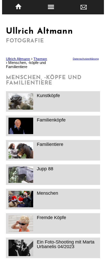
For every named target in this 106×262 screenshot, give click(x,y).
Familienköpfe (51, 120)
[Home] (18, 6)
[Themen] (51, 7)
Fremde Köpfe (51, 217)
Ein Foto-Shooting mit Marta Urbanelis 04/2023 (65, 244)
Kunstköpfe (48, 95)
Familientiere (50, 144)
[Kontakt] (83, 7)
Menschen (47, 193)
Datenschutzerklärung (86, 58)
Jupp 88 (45, 168)
